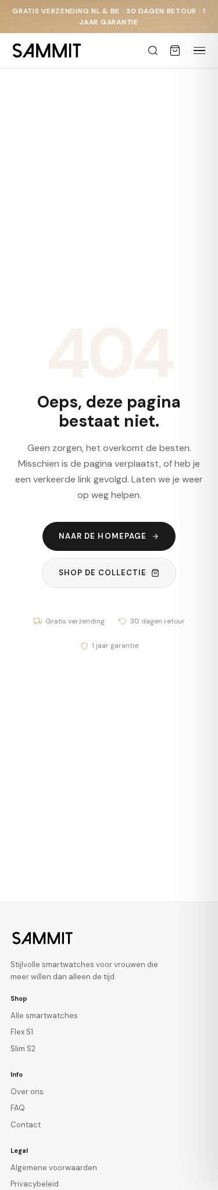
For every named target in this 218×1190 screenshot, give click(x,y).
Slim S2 (22, 1049)
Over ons (27, 1092)
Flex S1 (21, 1032)
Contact (25, 1125)
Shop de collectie (103, 573)
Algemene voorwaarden (53, 1168)
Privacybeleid (34, 1184)
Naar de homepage (102, 536)
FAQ (17, 1108)
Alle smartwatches (44, 1015)
